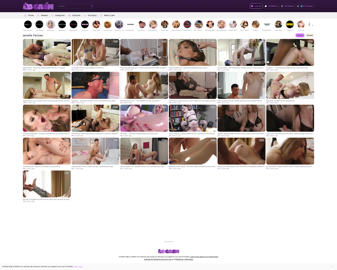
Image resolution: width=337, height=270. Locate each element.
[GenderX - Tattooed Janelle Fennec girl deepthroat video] (95, 88)
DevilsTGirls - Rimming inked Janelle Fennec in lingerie (44, 68)
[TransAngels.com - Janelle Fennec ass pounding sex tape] (144, 154)
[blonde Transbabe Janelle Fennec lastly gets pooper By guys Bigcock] (47, 187)
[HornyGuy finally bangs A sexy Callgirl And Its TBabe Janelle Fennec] (193, 88)
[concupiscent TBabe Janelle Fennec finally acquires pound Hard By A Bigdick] (290, 154)
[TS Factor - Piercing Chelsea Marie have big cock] (144, 121)
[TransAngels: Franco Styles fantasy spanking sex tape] (95, 154)
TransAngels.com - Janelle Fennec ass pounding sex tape (142, 166)
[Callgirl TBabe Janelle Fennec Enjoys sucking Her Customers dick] (241, 121)
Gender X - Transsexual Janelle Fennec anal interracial (287, 68)
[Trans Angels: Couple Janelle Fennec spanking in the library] (193, 121)
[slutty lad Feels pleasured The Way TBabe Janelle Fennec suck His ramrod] (290, 121)
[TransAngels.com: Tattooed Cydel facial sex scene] (193, 55)
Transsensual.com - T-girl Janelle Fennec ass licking (139, 101)
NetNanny (179, 259)
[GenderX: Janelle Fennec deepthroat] (290, 88)
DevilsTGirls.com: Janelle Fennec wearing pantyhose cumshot (46, 101)
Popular (300, 35)
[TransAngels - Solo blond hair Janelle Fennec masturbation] (241, 55)
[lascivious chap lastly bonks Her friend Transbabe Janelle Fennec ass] (241, 154)
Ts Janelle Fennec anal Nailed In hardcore (87, 68)
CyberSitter (188, 259)
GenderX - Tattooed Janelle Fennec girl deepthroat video (94, 101)
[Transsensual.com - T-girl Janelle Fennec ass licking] (144, 88)
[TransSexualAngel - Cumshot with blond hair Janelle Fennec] (47, 121)
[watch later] (26, 42)
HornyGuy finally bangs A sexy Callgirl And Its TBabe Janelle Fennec (193, 101)
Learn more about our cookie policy (204, 256)
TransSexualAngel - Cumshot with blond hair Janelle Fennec (46, 133)
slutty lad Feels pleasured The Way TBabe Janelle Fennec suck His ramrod (289, 133)
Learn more (78, 266)
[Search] (92, 6)
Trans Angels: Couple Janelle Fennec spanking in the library (192, 133)
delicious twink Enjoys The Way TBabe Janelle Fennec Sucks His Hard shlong (193, 166)
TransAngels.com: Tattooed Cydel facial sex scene (188, 68)
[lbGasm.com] (38, 6)
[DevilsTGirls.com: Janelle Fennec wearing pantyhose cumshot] (47, 88)
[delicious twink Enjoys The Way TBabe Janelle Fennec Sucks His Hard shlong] (193, 154)
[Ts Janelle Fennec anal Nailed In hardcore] (95, 55)
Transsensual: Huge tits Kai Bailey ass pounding (41, 166)
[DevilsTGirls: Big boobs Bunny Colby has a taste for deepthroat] (95, 121)
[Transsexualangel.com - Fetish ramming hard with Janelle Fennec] (144, 55)
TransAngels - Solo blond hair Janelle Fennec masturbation (240, 68)
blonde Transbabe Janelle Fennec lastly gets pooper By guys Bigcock (46, 199)
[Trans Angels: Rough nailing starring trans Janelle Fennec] (241, 88)
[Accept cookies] (332, 266)
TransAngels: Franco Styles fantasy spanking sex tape (92, 166)
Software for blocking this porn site (158, 259)
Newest (310, 35)
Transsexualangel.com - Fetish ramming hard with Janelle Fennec (143, 68)
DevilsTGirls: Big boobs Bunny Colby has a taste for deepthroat (95, 133)
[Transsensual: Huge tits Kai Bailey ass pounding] (47, 154)
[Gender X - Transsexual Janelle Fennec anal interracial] (290, 55)
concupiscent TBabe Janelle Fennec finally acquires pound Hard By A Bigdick (290, 166)
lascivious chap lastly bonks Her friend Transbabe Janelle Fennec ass (241, 166)
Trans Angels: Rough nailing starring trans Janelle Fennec (240, 101)
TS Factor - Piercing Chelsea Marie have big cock (139, 133)
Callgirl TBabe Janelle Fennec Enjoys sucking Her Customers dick (241, 133)
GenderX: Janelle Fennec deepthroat (280, 101)
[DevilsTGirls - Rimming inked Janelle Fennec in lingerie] (47, 55)
